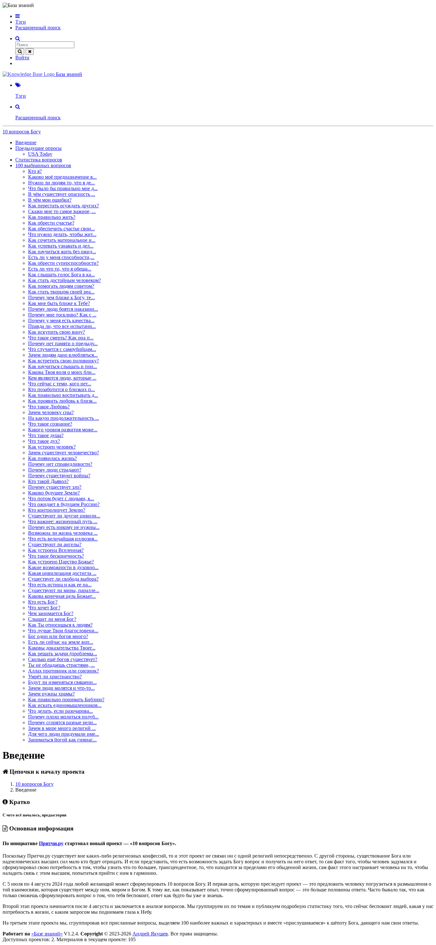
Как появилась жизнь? (52, 458)
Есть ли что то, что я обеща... (59, 269)
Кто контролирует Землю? (56, 510)
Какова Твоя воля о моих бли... (61, 372)
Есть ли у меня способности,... (61, 257)
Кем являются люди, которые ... (62, 378)
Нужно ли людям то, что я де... (61, 182)
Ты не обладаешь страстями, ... (61, 665)
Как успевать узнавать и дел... (61, 246)
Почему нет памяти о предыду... (63, 343)
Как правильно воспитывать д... (63, 395)
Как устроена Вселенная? (56, 550)
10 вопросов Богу (22, 131)
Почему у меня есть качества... (61, 320)
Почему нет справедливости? (60, 464)
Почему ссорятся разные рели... (62, 722)
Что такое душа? (46, 435)
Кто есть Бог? (42, 602)
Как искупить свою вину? (56, 332)
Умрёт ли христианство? (55, 676)
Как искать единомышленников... (64, 705)
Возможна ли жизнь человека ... (63, 533)
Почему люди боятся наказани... (63, 309)
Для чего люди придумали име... (63, 734)
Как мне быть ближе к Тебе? (59, 303)
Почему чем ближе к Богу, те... (61, 297)
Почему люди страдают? (54, 469)
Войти (22, 57)
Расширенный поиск (38, 27)
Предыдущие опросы (38, 148)
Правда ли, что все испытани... (62, 326)
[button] (17, 16)
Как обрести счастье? (51, 223)
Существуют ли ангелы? (54, 544)
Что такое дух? (44, 441)
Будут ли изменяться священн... (62, 682)
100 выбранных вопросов (43, 165)
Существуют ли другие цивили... (64, 515)
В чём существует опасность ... (61, 194)
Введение (25, 142)
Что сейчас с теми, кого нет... (59, 383)
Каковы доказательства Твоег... (61, 648)
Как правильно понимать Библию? (66, 699)
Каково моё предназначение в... (62, 177)
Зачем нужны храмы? (51, 693)
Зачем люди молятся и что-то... (61, 688)
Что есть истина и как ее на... (60, 584)
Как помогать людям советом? (61, 286)
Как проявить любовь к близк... (62, 401)
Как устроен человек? (52, 447)
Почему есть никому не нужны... (64, 527)
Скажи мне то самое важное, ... (62, 211)
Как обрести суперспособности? (63, 263)
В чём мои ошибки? (49, 200)
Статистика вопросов (38, 159)
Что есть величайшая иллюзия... (63, 538)
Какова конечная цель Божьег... (62, 596)
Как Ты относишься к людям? (60, 625)
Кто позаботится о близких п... (61, 389)
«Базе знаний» (47, 933)
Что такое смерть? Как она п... (61, 337)
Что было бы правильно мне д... (63, 188)
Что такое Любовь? (49, 406)
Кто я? (35, 171)
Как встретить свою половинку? (63, 360)
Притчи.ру (51, 843)
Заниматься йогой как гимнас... (62, 739)
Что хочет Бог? (44, 607)
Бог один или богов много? (58, 636)
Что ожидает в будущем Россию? (64, 504)
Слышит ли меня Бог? (52, 619)
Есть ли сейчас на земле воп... (60, 642)
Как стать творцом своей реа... (61, 291)
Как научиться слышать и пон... (62, 366)
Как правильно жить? (51, 217)
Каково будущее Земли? (54, 492)
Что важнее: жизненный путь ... (62, 521)
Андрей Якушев (150, 933)
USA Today (40, 154)
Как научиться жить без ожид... (62, 251)
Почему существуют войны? (59, 475)
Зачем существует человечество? (63, 452)
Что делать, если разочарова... (60, 711)
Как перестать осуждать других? (63, 205)
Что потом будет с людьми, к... (61, 498)
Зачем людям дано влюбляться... (63, 355)
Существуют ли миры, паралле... (63, 590)
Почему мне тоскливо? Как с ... (62, 314)
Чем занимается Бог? (50, 613)
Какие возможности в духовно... (63, 567)
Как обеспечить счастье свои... (61, 228)
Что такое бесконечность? (56, 556)
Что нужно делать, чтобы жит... (62, 234)
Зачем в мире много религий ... (62, 728)
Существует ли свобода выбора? (63, 579)
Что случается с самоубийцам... (62, 349)
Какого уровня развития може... (62, 429)
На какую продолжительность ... (63, 418)
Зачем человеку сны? (51, 412)
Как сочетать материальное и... (61, 240)
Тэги (20, 22)
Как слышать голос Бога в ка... (61, 274)
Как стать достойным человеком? (64, 280)
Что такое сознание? (50, 424)
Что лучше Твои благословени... (63, 630)
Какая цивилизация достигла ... (62, 573)
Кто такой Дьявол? (48, 481)
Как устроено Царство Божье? (61, 561)
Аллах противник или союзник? (63, 670)
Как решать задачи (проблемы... (62, 653)
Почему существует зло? (54, 487)
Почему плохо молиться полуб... (63, 716)
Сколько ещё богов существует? (62, 659)
